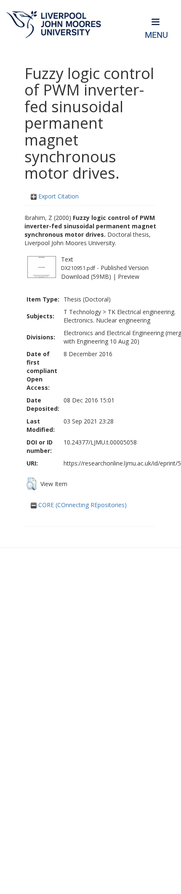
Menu (156, 35)
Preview (128, 276)
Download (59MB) (86, 276)
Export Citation (58, 196)
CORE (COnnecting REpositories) (82, 505)
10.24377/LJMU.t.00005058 (100, 442)
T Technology (82, 312)
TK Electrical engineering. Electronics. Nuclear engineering (120, 316)
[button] (31, 484)
